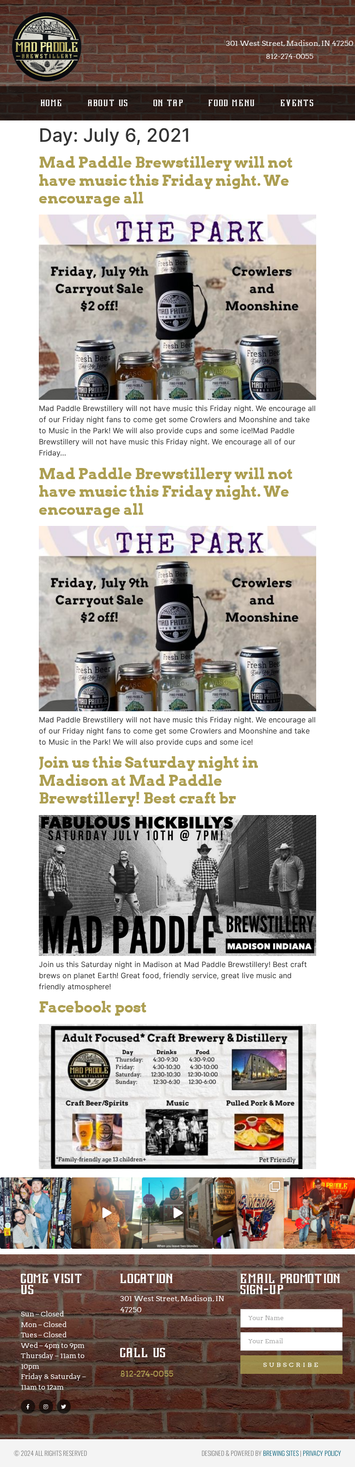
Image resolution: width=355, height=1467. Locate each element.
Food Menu (232, 103)
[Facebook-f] (28, 1406)
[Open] (35, 1213)
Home (52, 103)
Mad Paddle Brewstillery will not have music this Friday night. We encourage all (166, 180)
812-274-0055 (146, 1373)
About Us (108, 103)
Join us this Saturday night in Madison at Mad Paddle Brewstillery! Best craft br (148, 780)
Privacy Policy (322, 1453)
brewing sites (281, 1453)
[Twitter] (64, 1406)
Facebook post (93, 1007)
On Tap (168, 103)
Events (297, 103)
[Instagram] (46, 1406)
